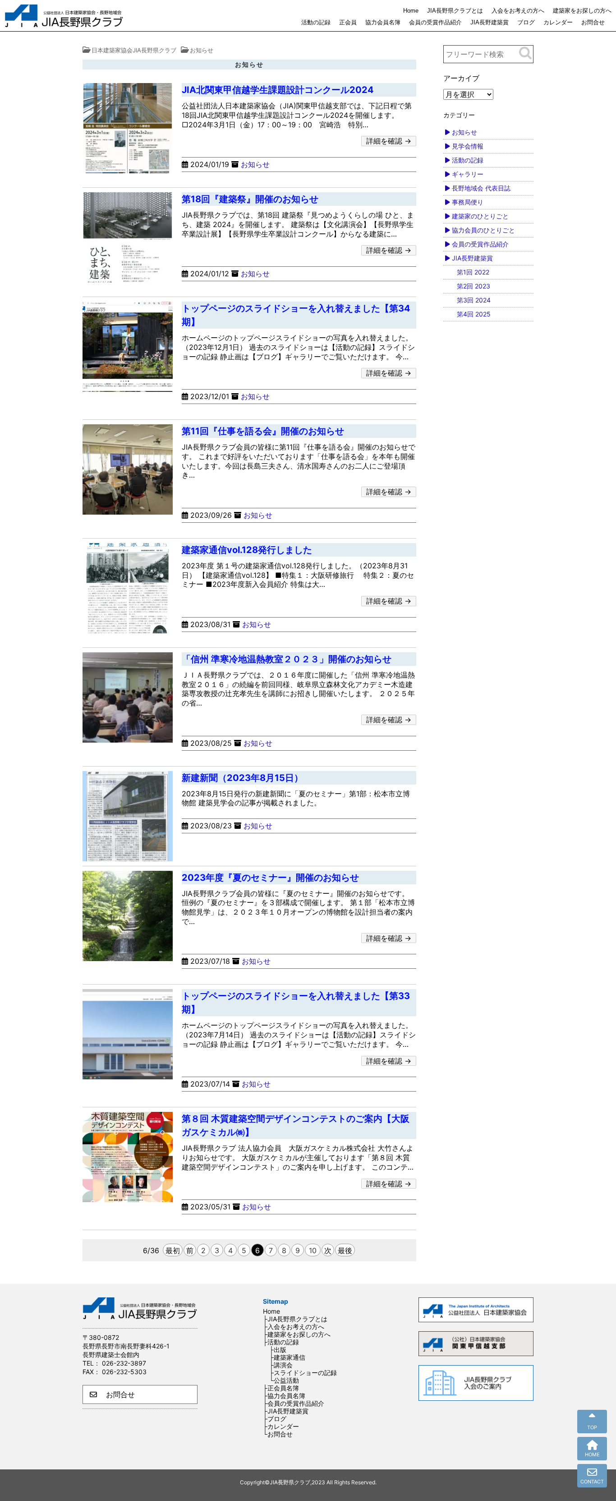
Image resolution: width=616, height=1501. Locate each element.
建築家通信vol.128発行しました (247, 549)
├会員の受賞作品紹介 (293, 1403)
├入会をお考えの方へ (293, 1326)
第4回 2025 (474, 314)
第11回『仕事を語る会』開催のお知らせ (263, 431)
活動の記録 (316, 22)
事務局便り (467, 202)
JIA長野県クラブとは (455, 10)
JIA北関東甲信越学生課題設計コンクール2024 (278, 89)
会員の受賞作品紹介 (435, 22)
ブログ (526, 22)
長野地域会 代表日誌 (481, 188)
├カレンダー (281, 1426)
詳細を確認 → (388, 140)
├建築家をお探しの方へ (297, 1334)
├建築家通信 (287, 1357)
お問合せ (593, 22)
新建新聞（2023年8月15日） (242, 777)
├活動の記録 (281, 1342)
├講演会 (281, 1365)
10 (313, 1250)
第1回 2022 (473, 272)
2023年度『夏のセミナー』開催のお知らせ (270, 877)
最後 (345, 1250)
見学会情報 (467, 146)
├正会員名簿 (281, 1388)
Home (410, 10)
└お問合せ (278, 1434)
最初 (172, 1250)
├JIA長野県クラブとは (295, 1319)
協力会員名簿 (382, 22)
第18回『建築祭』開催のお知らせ (250, 199)
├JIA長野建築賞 (285, 1411)
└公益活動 (284, 1380)
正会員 (348, 22)
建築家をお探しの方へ (582, 10)
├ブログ (274, 1418)
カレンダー (558, 22)
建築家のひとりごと (480, 216)
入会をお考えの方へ (518, 10)
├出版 (277, 1349)
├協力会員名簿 (284, 1395)
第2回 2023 (473, 286)
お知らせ (255, 164)
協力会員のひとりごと (483, 230)
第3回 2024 (474, 300)
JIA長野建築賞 (489, 22)
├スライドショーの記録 (303, 1372)
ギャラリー (467, 174)
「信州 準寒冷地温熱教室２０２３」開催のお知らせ (286, 659)
